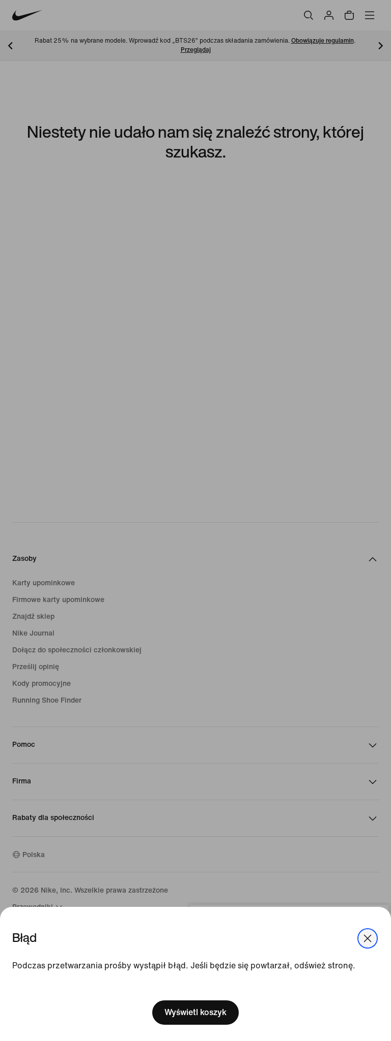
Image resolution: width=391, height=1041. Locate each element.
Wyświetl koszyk (195, 1012)
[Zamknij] (367, 938)
